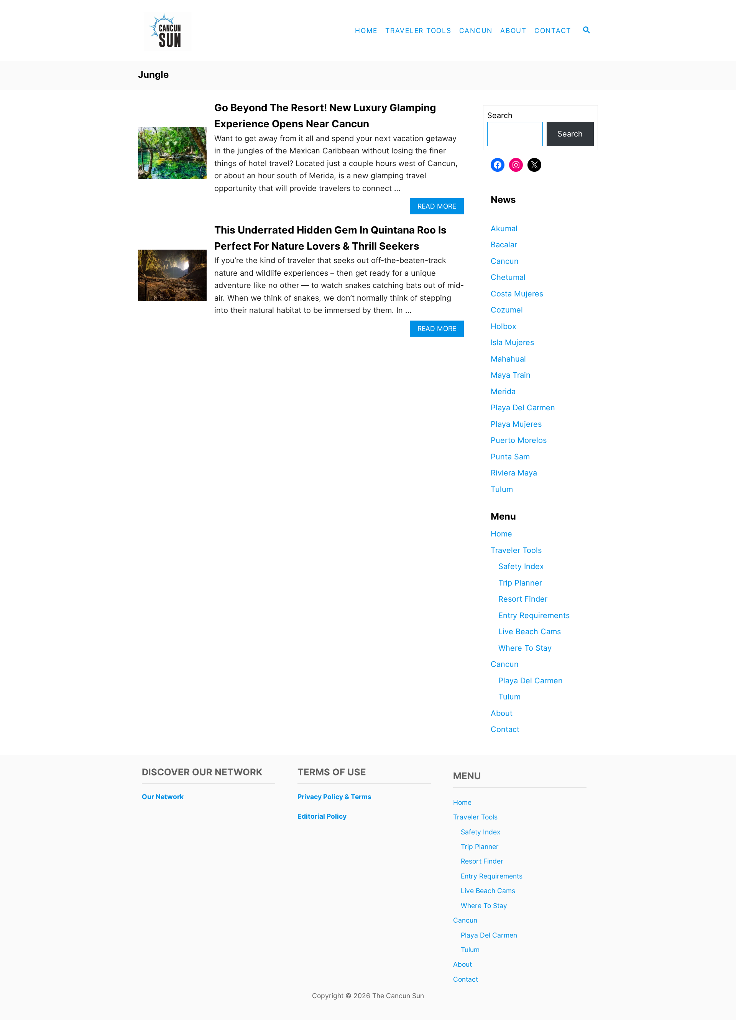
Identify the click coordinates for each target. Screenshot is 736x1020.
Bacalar (504, 244)
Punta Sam (510, 456)
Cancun (505, 261)
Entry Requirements (534, 615)
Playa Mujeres (516, 424)
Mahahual (508, 359)
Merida (503, 391)
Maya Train (511, 375)
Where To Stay (525, 648)
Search (500, 115)
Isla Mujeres (512, 342)
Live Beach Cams (529, 631)
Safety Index (521, 566)
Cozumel (507, 309)
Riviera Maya (514, 472)
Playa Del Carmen (523, 407)
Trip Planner (520, 582)
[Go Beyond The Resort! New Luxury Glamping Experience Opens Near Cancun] (172, 156)
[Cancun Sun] (207, 30)
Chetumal (508, 277)
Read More (439, 208)
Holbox (503, 326)
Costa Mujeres (517, 293)
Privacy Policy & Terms (334, 797)
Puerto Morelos (519, 440)
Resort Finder (522, 599)
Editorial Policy (322, 816)
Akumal (504, 228)
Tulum (502, 489)
